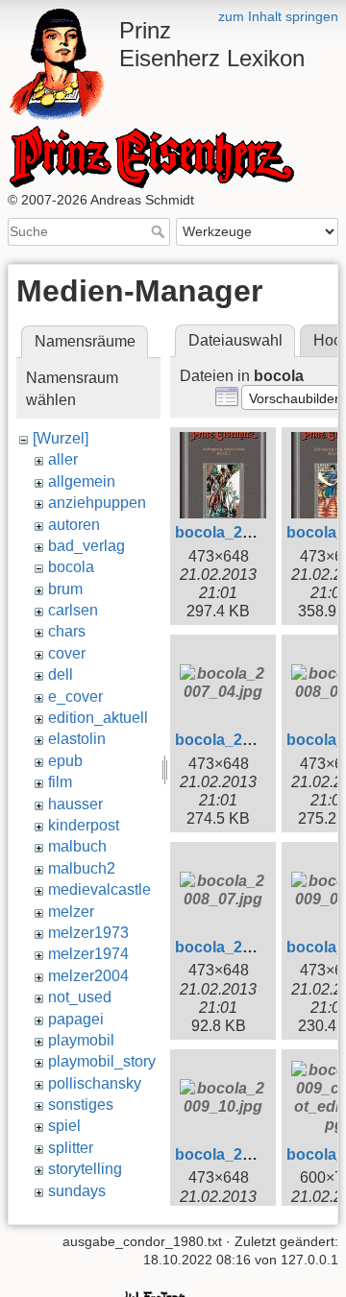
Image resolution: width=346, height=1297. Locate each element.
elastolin (77, 739)
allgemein (81, 481)
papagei (76, 1019)
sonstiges (80, 1104)
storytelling (85, 1169)
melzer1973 (88, 933)
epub (65, 761)
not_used (79, 997)
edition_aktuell (98, 717)
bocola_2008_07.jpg (248, 947)
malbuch (77, 846)
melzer (71, 911)
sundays (77, 1191)
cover (67, 653)
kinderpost (83, 825)
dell (60, 674)
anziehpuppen (97, 502)
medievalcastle (99, 889)
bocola (71, 567)
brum (65, 589)
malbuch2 (81, 868)
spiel (64, 1125)
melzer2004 (88, 976)
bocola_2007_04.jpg (248, 740)
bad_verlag (86, 546)
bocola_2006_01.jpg (248, 532)
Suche (160, 231)
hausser (75, 804)
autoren (74, 524)
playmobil (81, 1040)
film (60, 782)
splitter (70, 1148)
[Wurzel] (60, 438)
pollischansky (94, 1083)
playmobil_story (102, 1061)
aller (63, 459)
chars (67, 631)
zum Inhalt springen (278, 16)
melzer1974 (88, 954)
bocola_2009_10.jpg (248, 1154)
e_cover (75, 696)
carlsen (73, 610)
